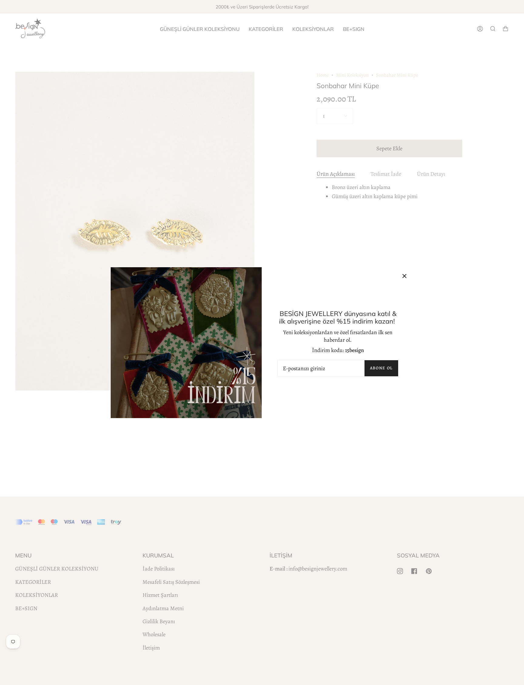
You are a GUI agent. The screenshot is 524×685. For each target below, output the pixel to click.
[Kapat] (404, 276)
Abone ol (381, 368)
